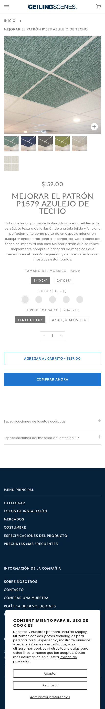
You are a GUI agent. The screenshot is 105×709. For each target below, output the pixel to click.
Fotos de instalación (25, 511)
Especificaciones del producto (35, 536)
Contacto (14, 590)
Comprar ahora (52, 379)
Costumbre (15, 527)
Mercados (14, 519)
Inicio (10, 21)
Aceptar (50, 673)
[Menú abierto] (11, 7)
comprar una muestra (26, 598)
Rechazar (50, 685)
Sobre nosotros (20, 582)
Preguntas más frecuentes (31, 544)
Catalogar (14, 503)
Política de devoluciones (30, 606)
